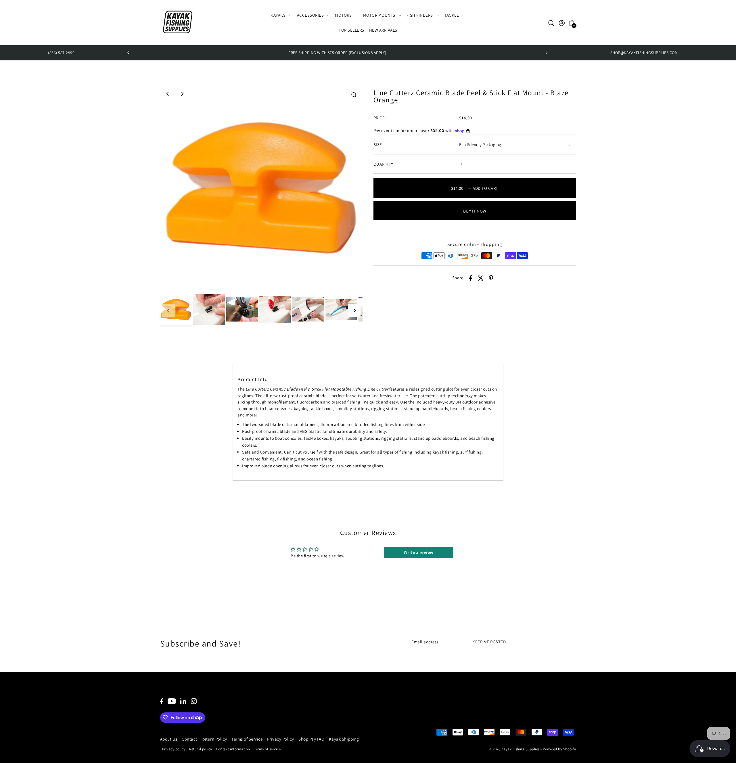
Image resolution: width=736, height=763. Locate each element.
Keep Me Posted (489, 641)
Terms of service (267, 748)
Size (377, 144)
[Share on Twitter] (481, 278)
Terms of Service (246, 739)
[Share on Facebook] (471, 278)
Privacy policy (173, 748)
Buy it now (474, 211)
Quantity (383, 164)
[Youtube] (172, 701)
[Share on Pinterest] (491, 278)
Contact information (233, 748)
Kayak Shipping (344, 739)
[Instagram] (194, 701)
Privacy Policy (280, 739)
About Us (168, 739)
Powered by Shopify (559, 749)
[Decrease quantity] (555, 164)
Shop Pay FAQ (311, 739)
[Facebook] (161, 701)
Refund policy (200, 748)
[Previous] (128, 52)
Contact (189, 739)
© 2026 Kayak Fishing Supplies (514, 749)
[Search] (551, 23)
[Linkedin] (183, 701)
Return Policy (214, 739)
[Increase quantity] (569, 164)
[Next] (546, 52)
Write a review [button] (419, 552)
